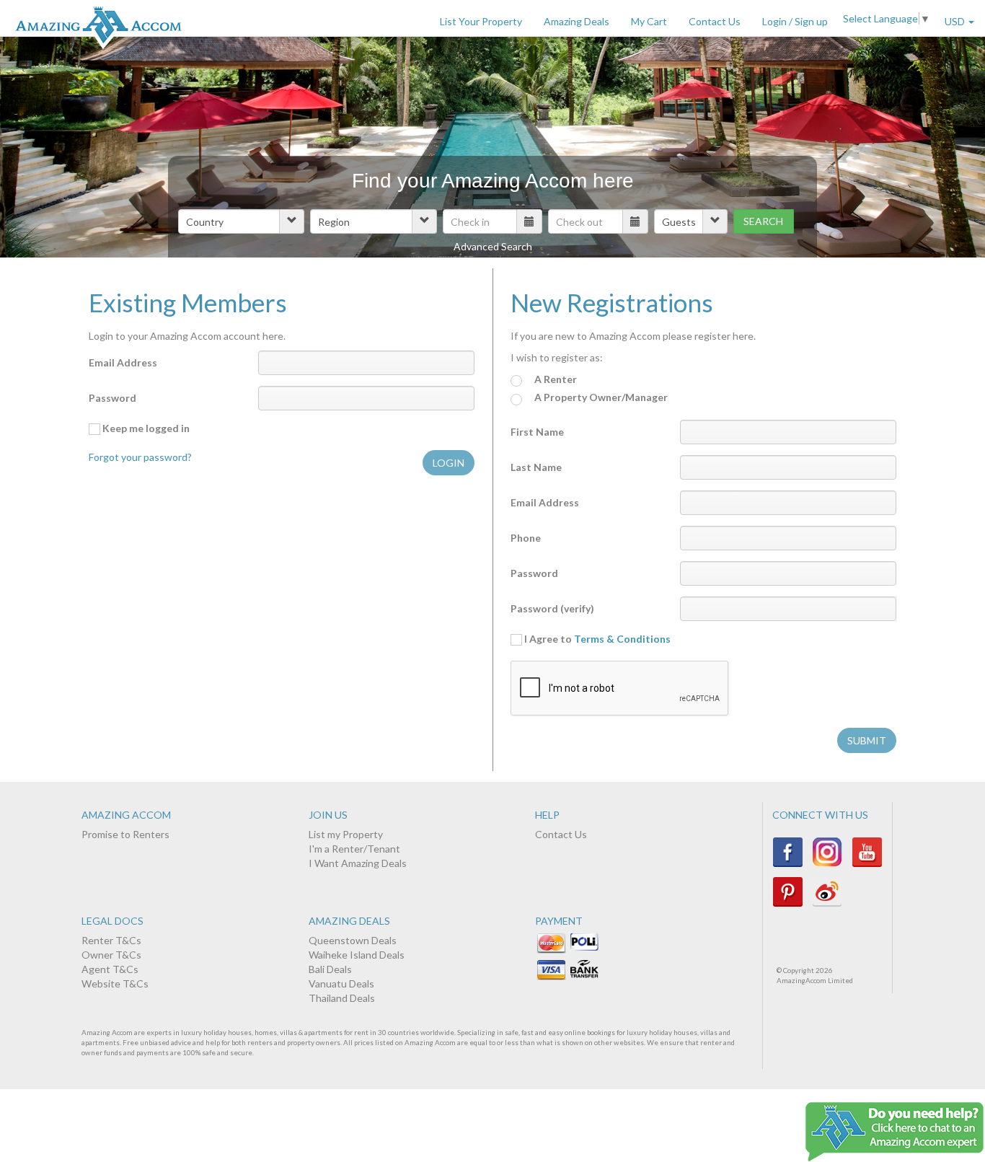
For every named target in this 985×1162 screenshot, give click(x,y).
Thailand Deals (342, 998)
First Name (537, 432)
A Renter (554, 379)
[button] (241, 221)
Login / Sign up (795, 21)
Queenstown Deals (353, 940)
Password (112, 398)
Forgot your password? (140, 457)
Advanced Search (493, 246)
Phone (526, 538)
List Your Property (481, 21)
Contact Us (715, 21)
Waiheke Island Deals (357, 954)
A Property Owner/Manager (600, 397)
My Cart (649, 21)
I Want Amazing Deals (358, 863)
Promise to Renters (125, 834)
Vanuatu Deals (341, 983)
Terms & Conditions (622, 639)
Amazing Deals (576, 21)
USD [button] (956, 21)
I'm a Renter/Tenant (354, 848)
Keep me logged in (145, 428)
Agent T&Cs (109, 969)
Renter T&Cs (111, 940)
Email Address (123, 362)
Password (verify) (552, 608)
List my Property (346, 834)
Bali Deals (330, 969)
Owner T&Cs (111, 954)
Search (763, 221)
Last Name (536, 467)
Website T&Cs (115, 983)
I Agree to (596, 639)
